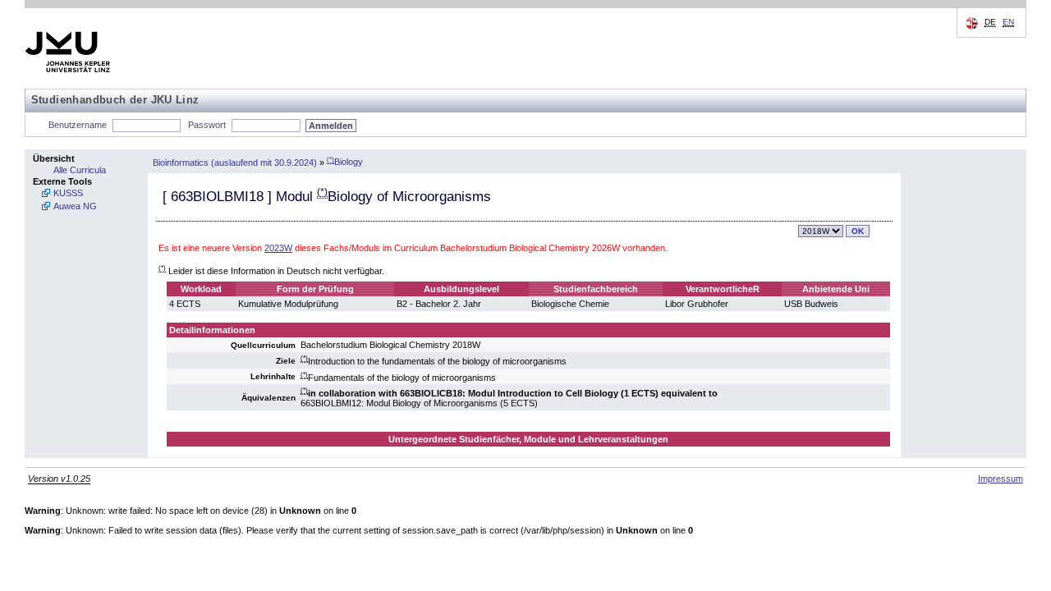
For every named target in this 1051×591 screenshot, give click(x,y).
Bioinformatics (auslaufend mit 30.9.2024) (235, 162)
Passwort (207, 125)
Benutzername (77, 125)
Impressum (1000, 478)
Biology (345, 162)
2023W (278, 248)
